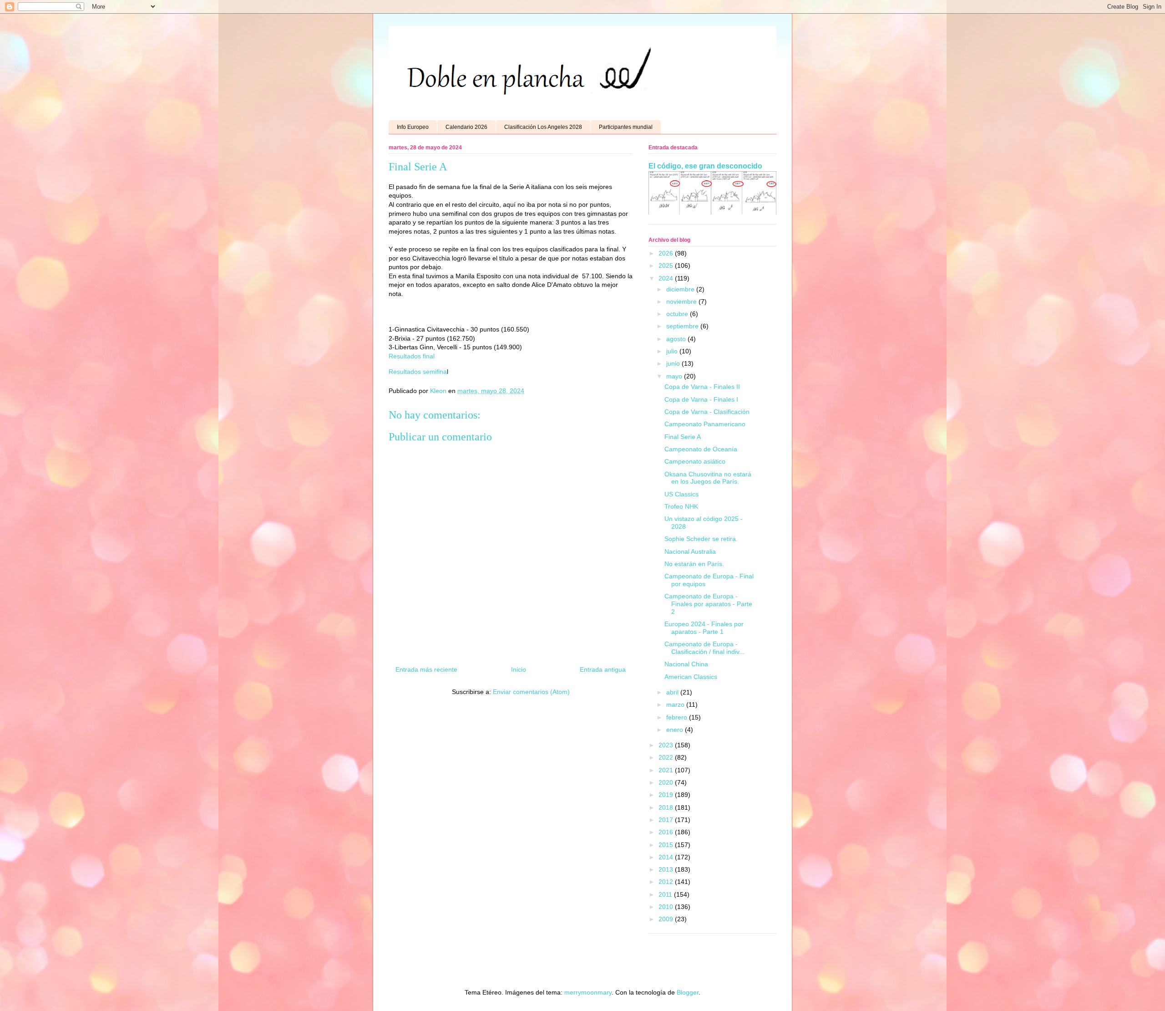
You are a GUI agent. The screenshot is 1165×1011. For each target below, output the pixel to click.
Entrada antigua (603, 669)
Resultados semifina (418, 371)
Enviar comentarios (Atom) (531, 691)
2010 (666, 906)
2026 (666, 253)
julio (672, 351)
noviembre (682, 301)
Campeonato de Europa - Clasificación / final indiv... (704, 647)
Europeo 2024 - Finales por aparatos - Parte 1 (704, 627)
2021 (666, 770)
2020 (666, 782)
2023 (666, 745)
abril (673, 692)
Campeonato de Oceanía (700, 449)
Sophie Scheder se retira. (701, 538)
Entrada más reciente (426, 669)
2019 (666, 794)
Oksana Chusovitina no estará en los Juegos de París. (707, 477)
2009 (666, 919)
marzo (676, 704)
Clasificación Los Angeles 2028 (543, 127)
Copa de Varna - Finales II (702, 386)
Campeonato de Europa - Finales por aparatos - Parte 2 (708, 603)
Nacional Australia (690, 551)
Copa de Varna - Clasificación (707, 411)
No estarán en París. (694, 563)
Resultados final (412, 356)
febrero (677, 717)
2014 (666, 857)
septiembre (683, 326)
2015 (666, 844)
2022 (666, 757)
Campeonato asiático (694, 461)
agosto (677, 338)
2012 (666, 881)
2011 (666, 894)
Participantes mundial (626, 127)
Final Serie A (682, 436)
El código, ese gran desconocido (705, 166)
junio (674, 363)
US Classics (681, 494)
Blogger (688, 992)
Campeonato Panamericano (704, 424)
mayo (675, 376)
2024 (666, 278)
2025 (666, 265)
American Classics (690, 676)
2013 (666, 869)
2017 (666, 819)
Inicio (518, 669)
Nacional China (686, 664)
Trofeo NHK (681, 506)
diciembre (681, 289)
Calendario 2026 (466, 127)
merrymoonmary (588, 992)
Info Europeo (413, 127)
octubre (678, 313)
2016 (666, 832)
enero (675, 729)
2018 (666, 807)
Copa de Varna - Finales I (701, 399)
